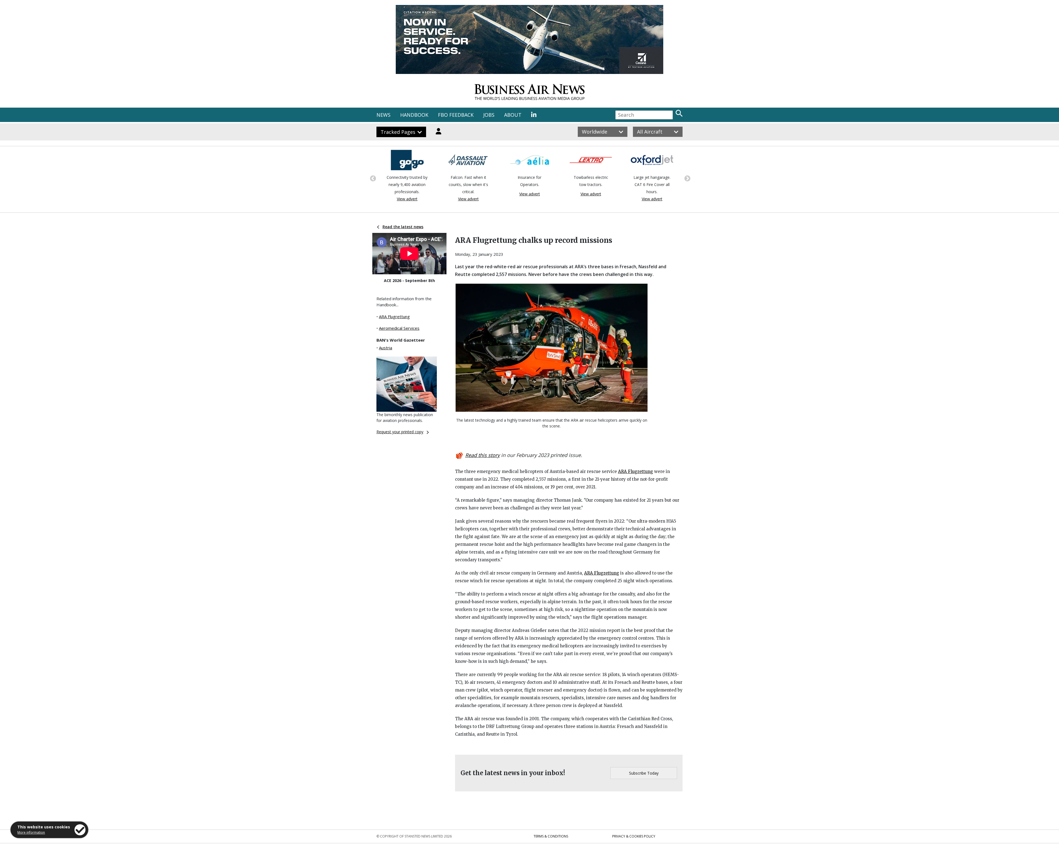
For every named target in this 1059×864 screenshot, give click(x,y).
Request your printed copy (399, 431)
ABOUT (513, 114)
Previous (372, 178)
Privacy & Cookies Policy (633, 836)
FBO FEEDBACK (456, 114)
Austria (385, 347)
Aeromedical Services (399, 328)
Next (686, 178)
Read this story (482, 455)
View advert (410, 198)
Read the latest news (403, 226)
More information (31, 832)
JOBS (488, 114)
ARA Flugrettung (394, 316)
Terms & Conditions (551, 836)
